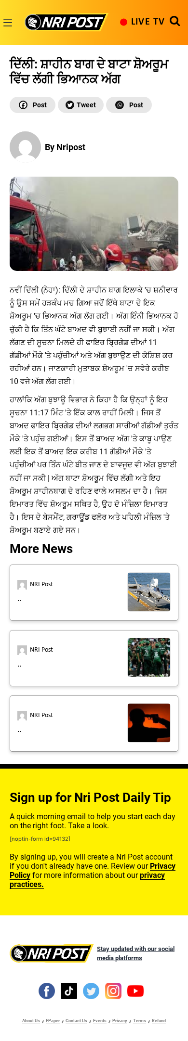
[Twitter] (81, 105)
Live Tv (148, 22)
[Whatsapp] (129, 105)
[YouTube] (135, 990)
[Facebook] (32, 105)
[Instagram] (113, 990)
